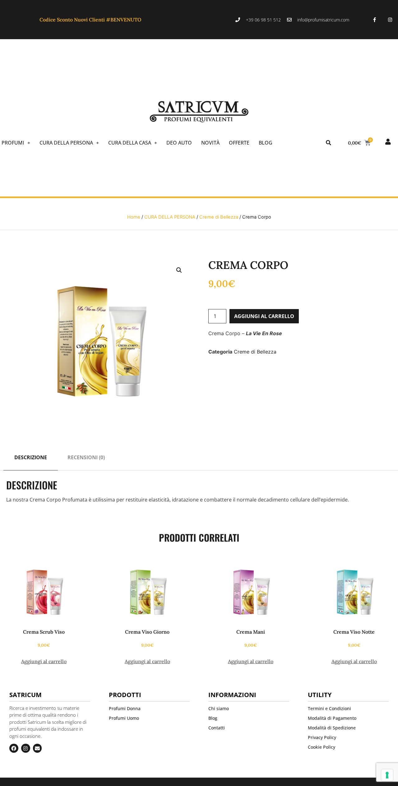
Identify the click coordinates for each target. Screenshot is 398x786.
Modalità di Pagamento (332, 718)
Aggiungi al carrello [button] (44, 661)
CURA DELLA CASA (129, 142)
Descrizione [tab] (30, 457)
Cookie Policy (321, 747)
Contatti (216, 728)
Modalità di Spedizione (332, 728)
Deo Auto (179, 142)
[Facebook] (13, 748)
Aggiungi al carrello (264, 316)
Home (133, 217)
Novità (210, 142)
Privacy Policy (322, 737)
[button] (328, 142)
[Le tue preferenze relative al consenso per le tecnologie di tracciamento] (387, 775)
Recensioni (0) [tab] (86, 457)
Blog (265, 142)
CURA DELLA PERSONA (66, 142)
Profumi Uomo (124, 718)
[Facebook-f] (374, 19)
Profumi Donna (125, 708)
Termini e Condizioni (329, 708)
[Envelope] (37, 748)
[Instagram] (390, 19)
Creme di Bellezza (218, 217)
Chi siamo (218, 708)
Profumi (13, 142)
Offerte (239, 142)
